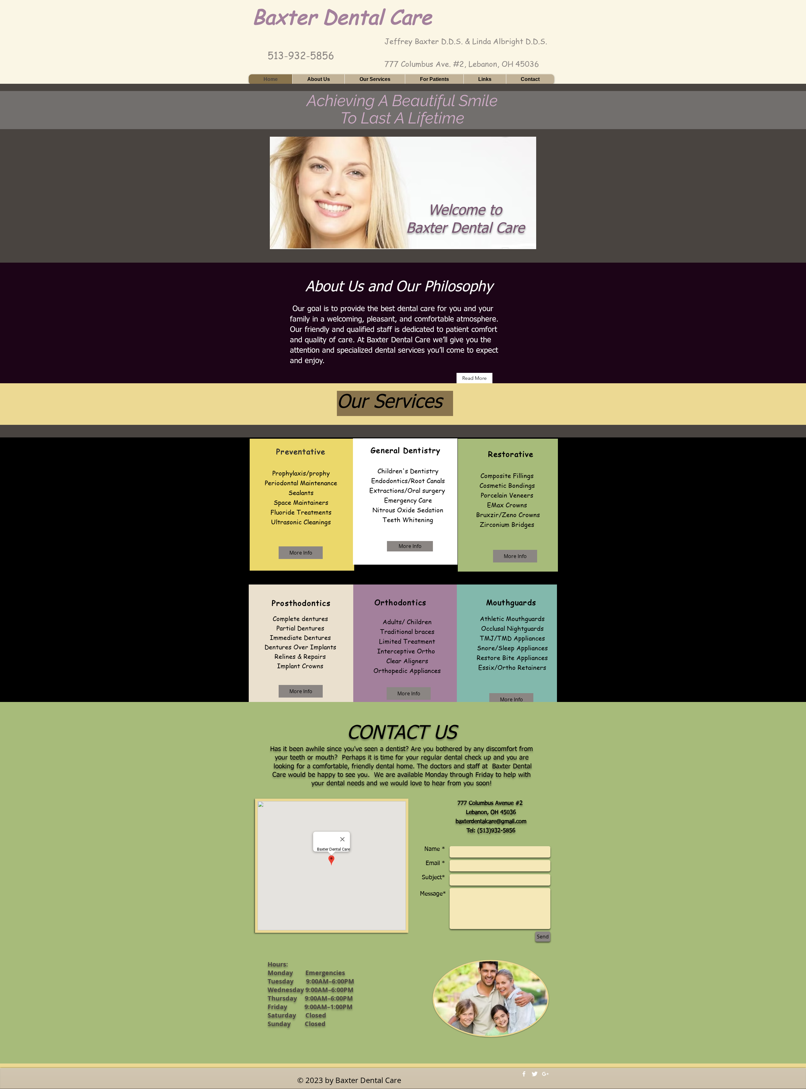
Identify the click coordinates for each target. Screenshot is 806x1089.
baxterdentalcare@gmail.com (491, 821)
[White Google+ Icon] (545, 1073)
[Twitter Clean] (534, 1073)
